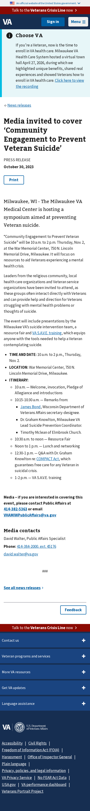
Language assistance (18, 703)
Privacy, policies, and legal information (34, 770)
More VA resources (16, 672)
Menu (76, 21)
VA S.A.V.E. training (47, 332)
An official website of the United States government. (46, 3)
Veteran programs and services (26, 656)
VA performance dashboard (43, 784)
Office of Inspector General (50, 756)
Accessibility (12, 743)
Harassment (12, 756)
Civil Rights (37, 743)
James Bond (30, 406)
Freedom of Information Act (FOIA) (30, 749)
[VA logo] (7, 22)
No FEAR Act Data (52, 777)
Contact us (10, 640)
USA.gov (9, 784)
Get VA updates (14, 687)
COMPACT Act (47, 458)
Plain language (14, 763)
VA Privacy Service (17, 777)
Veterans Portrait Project (22, 791)
